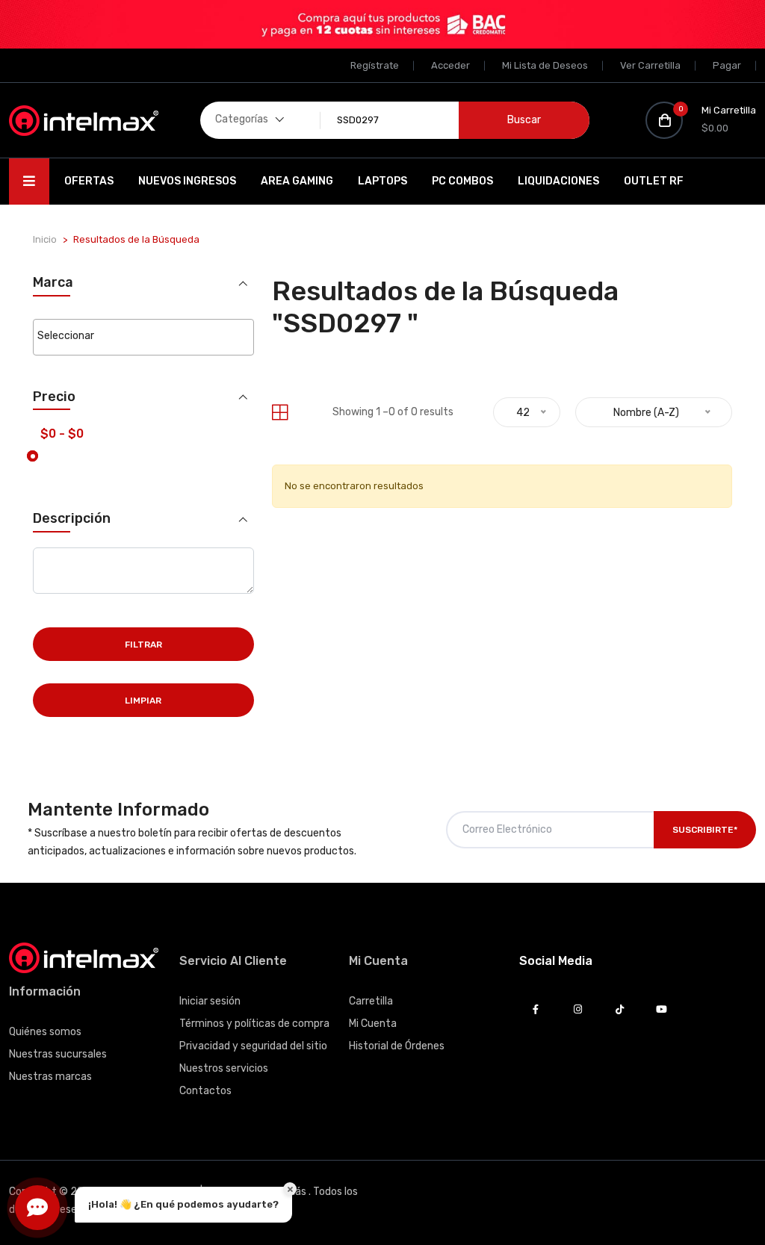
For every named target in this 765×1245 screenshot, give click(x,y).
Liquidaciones (558, 181)
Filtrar (143, 644)
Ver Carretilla (650, 65)
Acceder (450, 65)
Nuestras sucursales (58, 1054)
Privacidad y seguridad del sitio (253, 1046)
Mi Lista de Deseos (545, 65)
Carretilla (371, 1001)
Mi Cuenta (373, 1023)
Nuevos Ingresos (187, 181)
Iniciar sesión (210, 1001)
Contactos (205, 1090)
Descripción (72, 519)
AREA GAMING (297, 181)
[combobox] (143, 337)
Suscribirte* (704, 830)
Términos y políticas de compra (254, 1023)
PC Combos (462, 181)
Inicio (45, 239)
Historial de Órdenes (397, 1046)
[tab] (280, 412)
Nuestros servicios (223, 1068)
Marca (53, 283)
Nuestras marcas (50, 1076)
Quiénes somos (45, 1031)
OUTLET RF (654, 181)
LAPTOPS (382, 181)
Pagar (727, 65)
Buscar (524, 120)
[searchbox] (143, 336)
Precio (54, 397)
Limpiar (143, 700)
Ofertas (89, 181)
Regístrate (374, 65)
